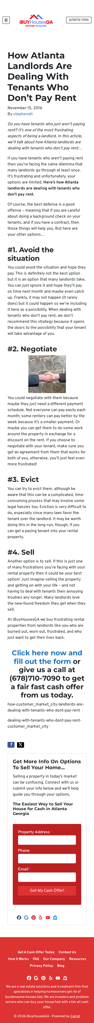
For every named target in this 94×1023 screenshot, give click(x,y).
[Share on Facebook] (11, 745)
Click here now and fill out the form (47, 657)
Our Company (54, 959)
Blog (60, 966)
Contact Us (67, 952)
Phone (24, 850)
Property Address (35, 832)
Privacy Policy (41, 966)
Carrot (75, 1016)
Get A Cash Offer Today (36, 952)
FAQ (36, 959)
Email (24, 869)
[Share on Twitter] (20, 745)
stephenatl (23, 114)
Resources (77, 959)
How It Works (18, 959)
